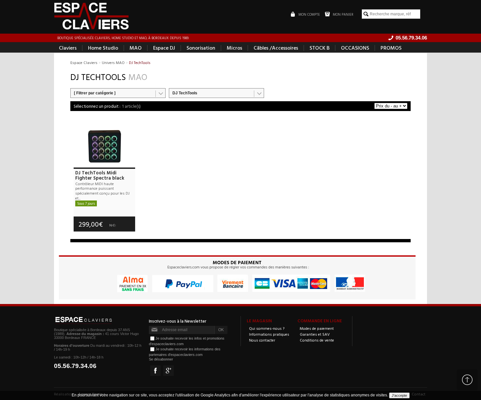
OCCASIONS (355, 48)
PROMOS (391, 48)
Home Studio (103, 48)
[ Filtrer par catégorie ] (95, 93)
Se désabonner (161, 359)
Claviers (68, 48)
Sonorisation (201, 48)
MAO (136, 48)
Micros (234, 48)
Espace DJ (164, 48)
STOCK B (320, 48)
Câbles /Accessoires (276, 48)
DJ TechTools (184, 93)
